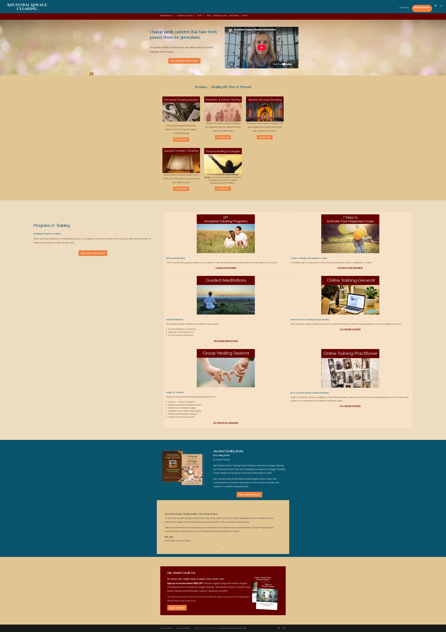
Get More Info (181, 139)
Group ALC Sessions (175, 392)
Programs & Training (184, 15)
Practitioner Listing (220, 15)
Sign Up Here (177, 607)
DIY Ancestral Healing (175, 258)
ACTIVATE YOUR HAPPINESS (350, 268)
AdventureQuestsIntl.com (233, 628)
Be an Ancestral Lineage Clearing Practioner (309, 393)
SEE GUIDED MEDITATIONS (226, 341)
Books (199, 15)
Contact (244, 15)
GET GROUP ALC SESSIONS (225, 423)
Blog (209, 15)
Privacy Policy (190, 601)
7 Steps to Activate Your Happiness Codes (308, 258)
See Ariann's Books (249, 494)
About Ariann (234, 15)
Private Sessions (166, 15)
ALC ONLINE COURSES (350, 329)
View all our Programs (93, 253)
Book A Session (422, 7)
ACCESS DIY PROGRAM (226, 268)
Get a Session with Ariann (184, 60)
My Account (404, 7)
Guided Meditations (174, 319)
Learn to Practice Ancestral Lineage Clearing (309, 319)
